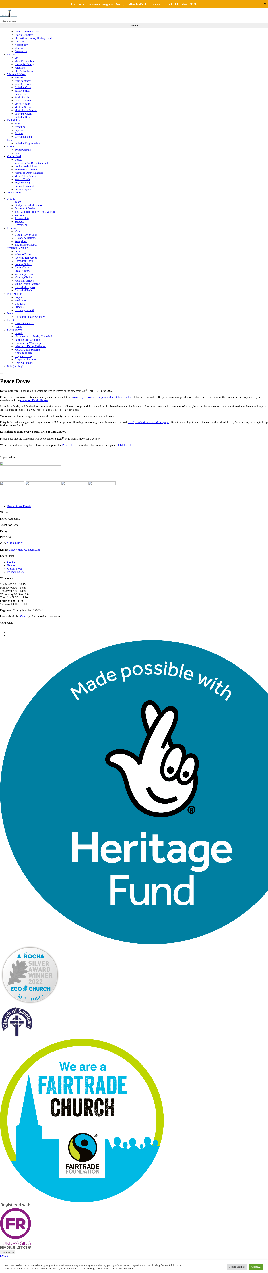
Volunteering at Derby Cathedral (31, 162)
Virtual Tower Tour (25, 61)
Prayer (18, 123)
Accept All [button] (256, 1266)
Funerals (19, 133)
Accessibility (21, 44)
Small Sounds (22, 97)
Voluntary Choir (23, 100)
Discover (11, 54)
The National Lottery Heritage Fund (33, 38)
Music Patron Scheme (26, 110)
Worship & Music (16, 74)
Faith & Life (13, 120)
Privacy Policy (15, 571)
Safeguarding (14, 192)
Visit (17, 57)
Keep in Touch (22, 179)
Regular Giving (22, 182)
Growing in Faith (23, 136)
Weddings (20, 126)
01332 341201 (15, 543)
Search (134, 25)
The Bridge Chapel (24, 70)
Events (10, 146)
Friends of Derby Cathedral (29, 172)
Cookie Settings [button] (237, 1266)
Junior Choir (21, 93)
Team (18, 201)
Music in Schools (23, 107)
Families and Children (26, 166)
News (10, 139)
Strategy (19, 48)
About (11, 198)
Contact (11, 562)
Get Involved (14, 156)
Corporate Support (24, 185)
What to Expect (23, 80)
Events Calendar (23, 149)
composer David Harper (34, 400)
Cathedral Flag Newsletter (28, 143)
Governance (21, 51)
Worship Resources (24, 84)
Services (19, 77)
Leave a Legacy (23, 189)
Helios (76, 4)
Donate (18, 159)
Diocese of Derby (24, 34)
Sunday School (22, 90)
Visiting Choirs (22, 103)
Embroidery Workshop (26, 169)
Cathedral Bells (22, 116)
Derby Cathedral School (27, 31)
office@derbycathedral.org (24, 549)
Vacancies (19, 41)
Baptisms (19, 130)
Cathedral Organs (23, 113)
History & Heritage (24, 64)
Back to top (7, 1252)
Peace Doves (69, 445)
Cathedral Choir (23, 87)
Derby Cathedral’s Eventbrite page (148, 422)
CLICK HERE (126, 445)
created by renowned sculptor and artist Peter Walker (102, 397)
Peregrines (20, 67)
